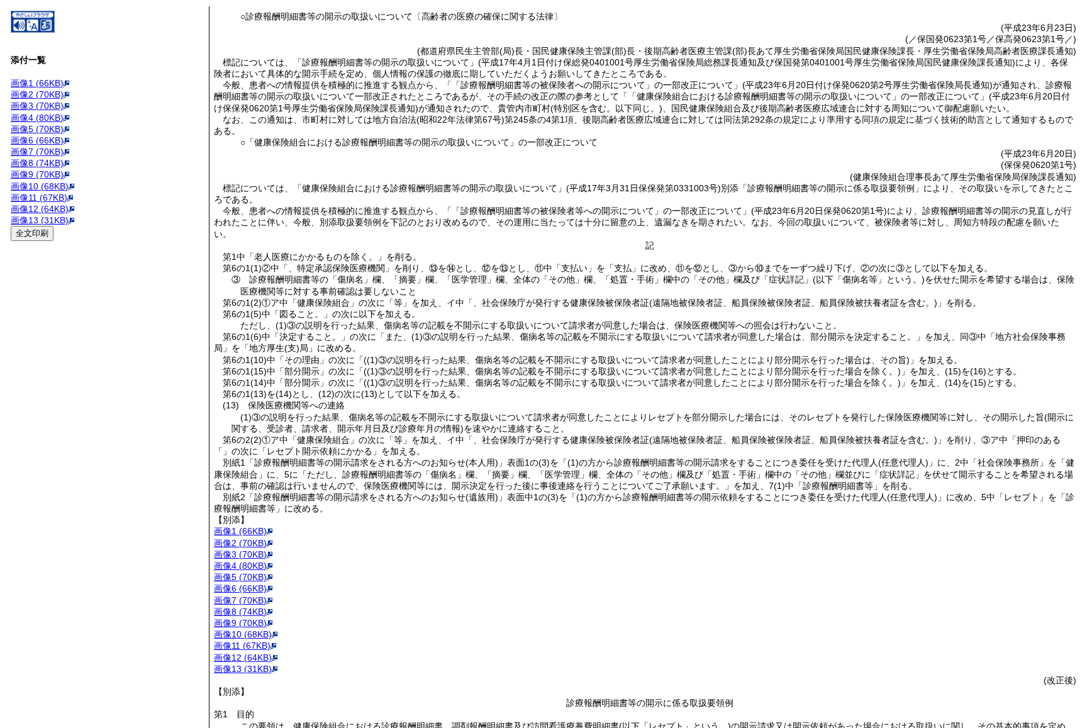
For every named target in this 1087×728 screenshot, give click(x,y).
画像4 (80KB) (37, 118)
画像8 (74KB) (37, 163)
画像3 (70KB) (37, 106)
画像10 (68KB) (40, 186)
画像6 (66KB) (37, 140)
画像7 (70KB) (37, 152)
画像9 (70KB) (37, 174)
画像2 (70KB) (37, 94)
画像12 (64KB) (40, 209)
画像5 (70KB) (37, 129)
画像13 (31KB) (40, 220)
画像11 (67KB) (39, 198)
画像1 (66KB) (37, 83)
